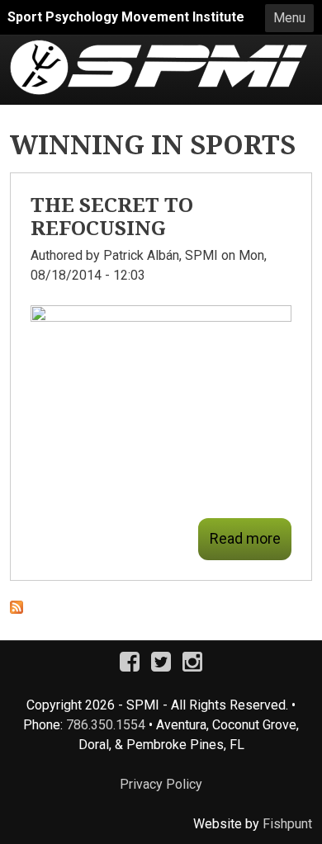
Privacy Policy (161, 784)
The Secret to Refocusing (112, 216)
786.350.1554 (105, 725)
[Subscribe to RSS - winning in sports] (16, 610)
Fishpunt (287, 824)
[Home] (158, 49)
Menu (289, 18)
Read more (245, 538)
